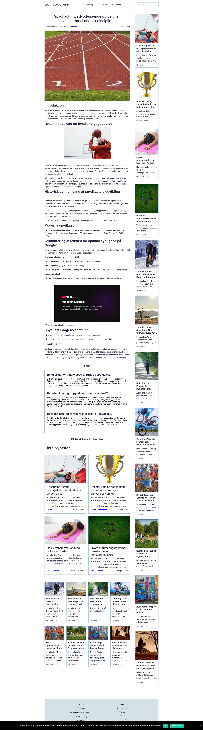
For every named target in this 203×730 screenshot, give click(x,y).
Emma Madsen (53, 510)
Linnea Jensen (53, 571)
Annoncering (88, 5)
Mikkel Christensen (99, 510)
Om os (98, 5)
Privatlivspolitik (177, 725)
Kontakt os (116, 5)
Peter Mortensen (70, 27)
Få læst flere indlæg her (87, 439)
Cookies (106, 5)
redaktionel (125, 26)
